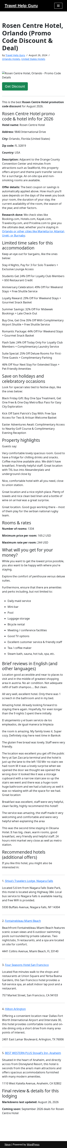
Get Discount (15, 86)
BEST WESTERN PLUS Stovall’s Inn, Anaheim (33, 1053)
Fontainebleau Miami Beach (23, 921)
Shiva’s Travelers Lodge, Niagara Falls (29, 881)
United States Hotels (33, 59)
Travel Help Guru (15, 55)
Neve (8, 1144)
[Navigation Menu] (58, 6)
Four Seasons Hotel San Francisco (27, 965)
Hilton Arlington (15, 1009)
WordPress (33, 1144)
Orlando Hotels (11, 59)
